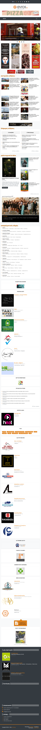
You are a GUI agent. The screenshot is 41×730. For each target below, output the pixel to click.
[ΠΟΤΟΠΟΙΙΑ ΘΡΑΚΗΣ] (20, 71)
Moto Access (17, 469)
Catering (3, 262)
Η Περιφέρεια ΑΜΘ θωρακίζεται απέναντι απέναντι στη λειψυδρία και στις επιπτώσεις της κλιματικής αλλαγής (30, 139)
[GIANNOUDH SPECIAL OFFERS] (5, 55)
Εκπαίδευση (5, 244)
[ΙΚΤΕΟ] (11, 71)
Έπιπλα (12, 273)
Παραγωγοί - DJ (9, 256)
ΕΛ (13, 1)
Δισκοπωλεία (4, 256)
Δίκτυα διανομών (12, 262)
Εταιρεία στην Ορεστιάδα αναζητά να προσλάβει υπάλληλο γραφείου (14, 403)
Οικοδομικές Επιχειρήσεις (15, 248)
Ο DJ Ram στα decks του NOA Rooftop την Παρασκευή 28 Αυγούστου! (34, 158)
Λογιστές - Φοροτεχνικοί (6, 265)
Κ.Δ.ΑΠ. (21, 245)
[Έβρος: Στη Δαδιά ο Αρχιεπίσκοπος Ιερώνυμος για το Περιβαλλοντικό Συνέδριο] (24, 109)
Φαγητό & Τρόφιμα (6, 238)
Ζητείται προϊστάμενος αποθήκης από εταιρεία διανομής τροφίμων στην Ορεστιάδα (16, 400)
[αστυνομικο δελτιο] (20, 545)
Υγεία (3, 269)
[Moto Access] (7, 475)
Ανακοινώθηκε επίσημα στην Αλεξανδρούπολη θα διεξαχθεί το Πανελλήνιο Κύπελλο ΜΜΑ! (19, 36)
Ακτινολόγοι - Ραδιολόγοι (6, 270)
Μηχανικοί (12, 265)
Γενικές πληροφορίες (8, 716)
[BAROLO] (20, 12)
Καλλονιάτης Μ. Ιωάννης (19, 319)
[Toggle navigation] (36, 19)
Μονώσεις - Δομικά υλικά (24, 248)
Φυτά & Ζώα (5, 275)
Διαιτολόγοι (19, 270)
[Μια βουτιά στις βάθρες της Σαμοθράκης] (20, 637)
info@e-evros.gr (7, 711)
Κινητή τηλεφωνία (14, 259)
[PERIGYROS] (36, 55)
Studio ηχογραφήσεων (16, 256)
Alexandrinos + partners (19, 484)
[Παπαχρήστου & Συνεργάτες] (7, 531)
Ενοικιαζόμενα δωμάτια (6, 234)
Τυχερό (9, 433)
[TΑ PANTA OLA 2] (6, 656)
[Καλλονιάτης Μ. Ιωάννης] (7, 325)
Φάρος (15, 309)
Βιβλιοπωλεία (4, 245)
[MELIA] (29, 71)
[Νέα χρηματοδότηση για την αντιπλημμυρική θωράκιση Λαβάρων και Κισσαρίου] (5, 98)
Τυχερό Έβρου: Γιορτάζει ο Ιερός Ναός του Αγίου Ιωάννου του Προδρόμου (34, 79)
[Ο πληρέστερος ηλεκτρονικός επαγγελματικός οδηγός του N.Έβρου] (20, 7)
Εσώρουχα (25, 253)
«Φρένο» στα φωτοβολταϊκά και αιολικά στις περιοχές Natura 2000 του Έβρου (14, 108)
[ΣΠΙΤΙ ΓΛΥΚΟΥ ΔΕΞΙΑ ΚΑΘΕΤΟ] (15, 55)
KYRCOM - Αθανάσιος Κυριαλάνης (18, 672)
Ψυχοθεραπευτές (25, 270)
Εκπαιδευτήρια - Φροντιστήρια (12, 245)
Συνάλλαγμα (18, 262)
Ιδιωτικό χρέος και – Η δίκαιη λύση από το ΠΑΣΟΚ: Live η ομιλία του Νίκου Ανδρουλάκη (14, 85)
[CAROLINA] (25, 55)
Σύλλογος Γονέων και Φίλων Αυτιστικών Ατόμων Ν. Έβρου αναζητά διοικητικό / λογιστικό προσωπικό (19, 393)
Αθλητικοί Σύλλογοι (5, 228)
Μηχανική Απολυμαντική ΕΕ (16, 663)
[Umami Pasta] (7, 460)
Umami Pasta (17, 455)
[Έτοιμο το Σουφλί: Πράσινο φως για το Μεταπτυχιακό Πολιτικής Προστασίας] (5, 116)
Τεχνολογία (4, 258)
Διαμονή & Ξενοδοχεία (6, 233)
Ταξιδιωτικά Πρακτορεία (19, 234)
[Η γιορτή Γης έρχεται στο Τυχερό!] (24, 174)
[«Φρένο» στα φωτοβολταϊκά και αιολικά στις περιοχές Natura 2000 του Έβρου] (5, 110)
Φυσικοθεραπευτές (14, 270)
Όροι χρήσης (6, 719)
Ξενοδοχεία (12, 234)
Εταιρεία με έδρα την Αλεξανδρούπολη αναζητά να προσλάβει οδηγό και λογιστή (15, 391)
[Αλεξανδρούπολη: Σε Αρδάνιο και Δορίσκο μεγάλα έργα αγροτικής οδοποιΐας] (24, 104)
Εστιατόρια (8, 239)
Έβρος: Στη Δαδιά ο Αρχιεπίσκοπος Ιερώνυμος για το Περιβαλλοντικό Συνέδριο (34, 108)
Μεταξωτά (11, 242)
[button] (4, 32)
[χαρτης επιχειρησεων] (20, 382)
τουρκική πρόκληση (11, 431)
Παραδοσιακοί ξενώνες (27, 234)
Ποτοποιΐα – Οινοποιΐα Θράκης (20, 294)
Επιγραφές (9, 248)
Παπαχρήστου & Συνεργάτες (20, 525)
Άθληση (4, 227)
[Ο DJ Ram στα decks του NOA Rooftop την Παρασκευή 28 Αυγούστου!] (24, 162)
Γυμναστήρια (25, 228)
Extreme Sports (11, 228)
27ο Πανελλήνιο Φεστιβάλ (20, 431)
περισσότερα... (4, 187)
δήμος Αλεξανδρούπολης (23, 433)
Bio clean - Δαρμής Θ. (18, 362)
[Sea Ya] (7, 354)
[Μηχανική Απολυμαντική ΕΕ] (6, 666)
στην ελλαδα (30, 132)
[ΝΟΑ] (20, 124)
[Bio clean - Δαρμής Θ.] (7, 368)
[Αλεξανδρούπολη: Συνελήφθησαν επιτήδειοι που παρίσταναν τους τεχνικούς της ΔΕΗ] (24, 98)
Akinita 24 (16, 334)
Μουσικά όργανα (23, 256)
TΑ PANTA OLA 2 (14, 653)
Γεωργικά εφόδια (17, 276)
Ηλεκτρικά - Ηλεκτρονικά (6, 259)
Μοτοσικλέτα (19, 231)
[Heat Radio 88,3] (7, 419)
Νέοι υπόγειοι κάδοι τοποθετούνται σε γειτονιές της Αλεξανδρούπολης (34, 115)
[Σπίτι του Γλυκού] (7, 446)
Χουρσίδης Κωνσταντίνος (19, 498)
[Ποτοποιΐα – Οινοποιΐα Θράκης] (7, 300)
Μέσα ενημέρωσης (6, 250)
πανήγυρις (4, 433)
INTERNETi (31, 726)
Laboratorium (17, 581)
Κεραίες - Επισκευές (27, 259)
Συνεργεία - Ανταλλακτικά (26, 231)
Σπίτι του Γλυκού (17, 441)
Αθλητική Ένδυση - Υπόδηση (18, 228)
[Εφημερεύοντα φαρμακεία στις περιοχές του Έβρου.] (20, 571)
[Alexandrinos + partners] (7, 489)
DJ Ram (4, 431)
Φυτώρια (12, 276)
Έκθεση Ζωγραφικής (29, 431)
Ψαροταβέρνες (17, 239)
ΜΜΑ (30, 433)
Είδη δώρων (5, 241)
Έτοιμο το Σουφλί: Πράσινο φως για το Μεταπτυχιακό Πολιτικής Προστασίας (14, 115)
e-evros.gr (14, 727)
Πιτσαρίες (12, 239)
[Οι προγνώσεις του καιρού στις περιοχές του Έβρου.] (20, 557)
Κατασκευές (5, 247)
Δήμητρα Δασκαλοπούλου (19, 595)
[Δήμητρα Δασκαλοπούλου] (7, 601)
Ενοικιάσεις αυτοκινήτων (12, 231)
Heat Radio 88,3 (17, 413)
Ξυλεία (23, 273)
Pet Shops (8, 276)
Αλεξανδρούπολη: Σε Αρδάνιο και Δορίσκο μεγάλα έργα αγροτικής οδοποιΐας (34, 103)
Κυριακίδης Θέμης (18, 512)
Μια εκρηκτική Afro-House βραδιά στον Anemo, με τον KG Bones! (18, 217)
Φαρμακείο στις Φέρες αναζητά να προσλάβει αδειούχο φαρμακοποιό (14, 398)
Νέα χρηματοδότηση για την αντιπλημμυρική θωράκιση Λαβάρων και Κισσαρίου (14, 97)
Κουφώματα (4, 248)
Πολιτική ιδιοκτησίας (8, 720)
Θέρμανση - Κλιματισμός (17, 273)
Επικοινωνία (6, 718)
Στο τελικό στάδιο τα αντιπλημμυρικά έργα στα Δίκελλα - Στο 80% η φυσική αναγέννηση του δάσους (11, 146)
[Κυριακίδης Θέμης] (7, 517)
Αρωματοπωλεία (13, 253)
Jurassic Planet (15, 433)
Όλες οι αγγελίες (36, 406)
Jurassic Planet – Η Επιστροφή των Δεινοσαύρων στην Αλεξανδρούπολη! (34, 183)
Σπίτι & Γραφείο (5, 272)
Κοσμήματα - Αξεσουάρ (20, 253)
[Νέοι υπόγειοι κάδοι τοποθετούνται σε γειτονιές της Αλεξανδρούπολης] (24, 116)
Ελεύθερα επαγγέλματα (7, 264)
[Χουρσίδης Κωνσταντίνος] (7, 504)
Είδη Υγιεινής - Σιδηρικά (6, 273)
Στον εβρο (11, 132)
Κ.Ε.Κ (18, 245)
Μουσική (4, 255)
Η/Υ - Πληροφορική (21, 259)
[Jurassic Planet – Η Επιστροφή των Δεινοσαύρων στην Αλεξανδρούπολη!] (24, 187)
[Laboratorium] (7, 586)
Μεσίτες (16, 265)
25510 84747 (7, 709)
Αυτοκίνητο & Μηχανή (6, 230)
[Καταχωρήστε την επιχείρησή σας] (20, 622)
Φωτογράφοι (20, 265)
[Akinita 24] (7, 339)
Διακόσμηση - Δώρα (5, 242)
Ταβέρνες (4, 239)
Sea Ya (15, 348)
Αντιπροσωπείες (5, 231)
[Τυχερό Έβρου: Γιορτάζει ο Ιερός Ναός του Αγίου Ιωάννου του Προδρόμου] (24, 80)
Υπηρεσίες (4, 261)
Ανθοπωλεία (4, 276)
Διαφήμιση (7, 262)
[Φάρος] (7, 312)
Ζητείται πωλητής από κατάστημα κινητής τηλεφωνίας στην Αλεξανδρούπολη (15, 396)
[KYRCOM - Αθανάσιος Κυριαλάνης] (6, 676)
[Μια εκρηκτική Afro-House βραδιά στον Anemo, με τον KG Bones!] (20, 206)
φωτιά (36, 431)
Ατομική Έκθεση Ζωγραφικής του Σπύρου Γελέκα (10, 179)
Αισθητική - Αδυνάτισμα (6, 253)
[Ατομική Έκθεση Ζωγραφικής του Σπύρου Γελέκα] (9, 167)
